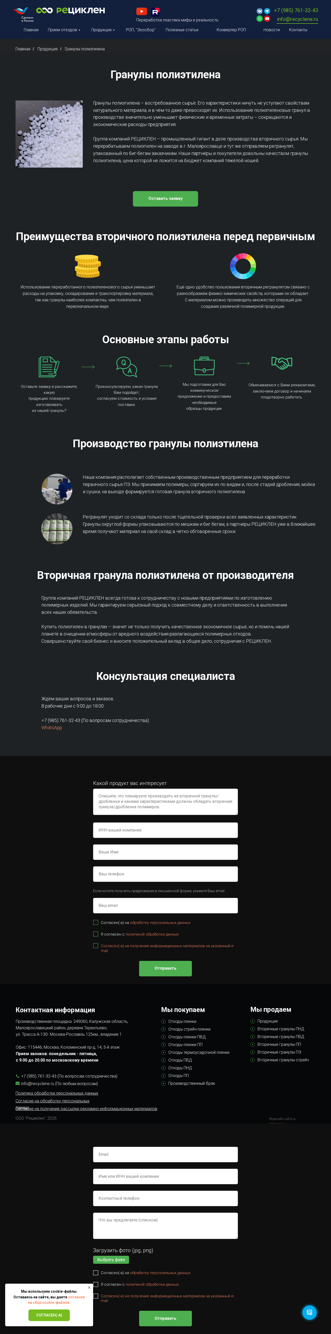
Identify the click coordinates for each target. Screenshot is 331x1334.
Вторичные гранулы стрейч (283, 1059)
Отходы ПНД (180, 1067)
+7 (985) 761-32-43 (296, 10)
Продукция (47, 48)
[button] (165, 199)
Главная (23, 48)
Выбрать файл (111, 1259)
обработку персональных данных (160, 922)
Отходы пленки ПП (185, 1044)
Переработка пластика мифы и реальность (177, 20)
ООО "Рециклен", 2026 (36, 1118)
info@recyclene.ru (297, 19)
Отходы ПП (178, 1075)
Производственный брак (191, 1083)
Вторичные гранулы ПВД (281, 1036)
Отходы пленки (182, 1021)
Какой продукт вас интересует (130, 783)
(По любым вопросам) (76, 1083)
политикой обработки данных (152, 934)
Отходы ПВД (180, 1060)
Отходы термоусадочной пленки (198, 1052)
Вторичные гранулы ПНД (281, 1028)
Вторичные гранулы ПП (279, 1044)
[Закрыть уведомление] (89, 1287)
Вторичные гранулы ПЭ (279, 1052)
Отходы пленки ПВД (187, 1036)
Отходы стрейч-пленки (189, 1029)
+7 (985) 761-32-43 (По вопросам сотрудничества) (95, 720)
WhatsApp (51, 727)
